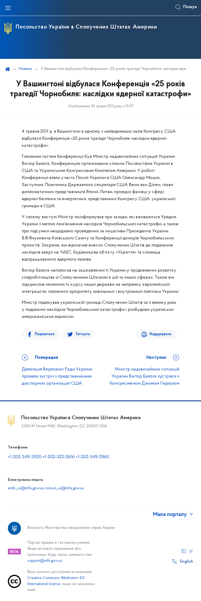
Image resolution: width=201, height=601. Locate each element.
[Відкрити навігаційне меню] (7, 7)
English (186, 561)
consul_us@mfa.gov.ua (64, 488)
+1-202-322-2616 (59, 457)
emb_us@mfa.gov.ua (25, 488)
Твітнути (82, 334)
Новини (25, 69)
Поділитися (44, 334)
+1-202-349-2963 (92, 457)
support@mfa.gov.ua (44, 561)
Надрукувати (160, 334)
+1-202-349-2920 (24, 457)
